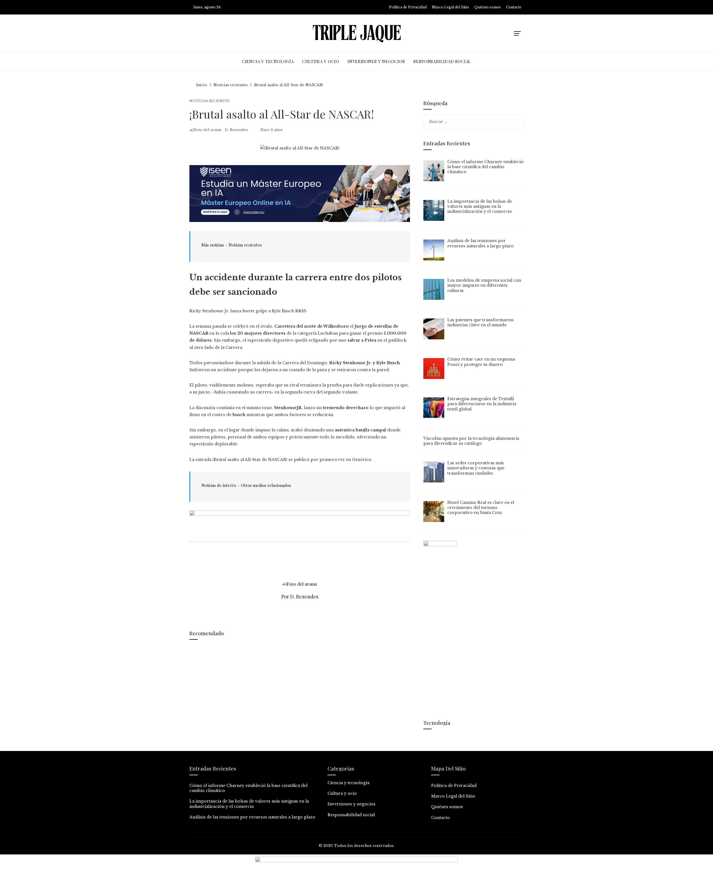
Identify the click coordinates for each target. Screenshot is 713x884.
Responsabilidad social (351, 814)
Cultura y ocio (342, 793)
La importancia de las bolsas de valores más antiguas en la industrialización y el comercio (249, 804)
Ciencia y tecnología (348, 782)
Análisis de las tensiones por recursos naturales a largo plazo (252, 817)
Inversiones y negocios (351, 803)
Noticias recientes (209, 101)
